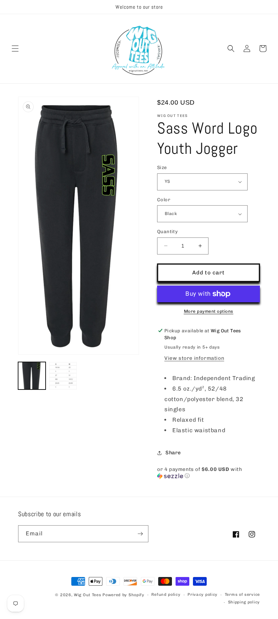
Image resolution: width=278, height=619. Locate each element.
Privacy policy (203, 594)
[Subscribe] (140, 533)
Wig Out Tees (87, 595)
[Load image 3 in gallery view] (63, 375)
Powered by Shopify (123, 595)
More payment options (208, 311)
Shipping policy (244, 602)
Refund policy (165, 594)
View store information (194, 358)
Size (162, 167)
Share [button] (173, 453)
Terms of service (242, 594)
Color (163, 199)
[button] (15, 48)
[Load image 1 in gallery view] (32, 375)
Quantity (167, 231)
